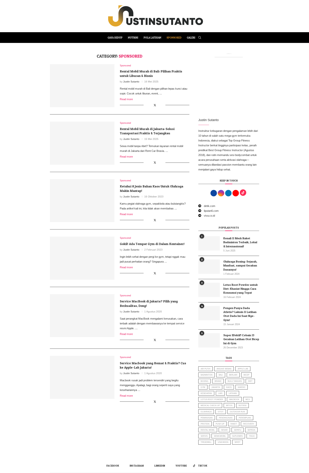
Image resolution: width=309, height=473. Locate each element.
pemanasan (207, 418)
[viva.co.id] (206, 215)
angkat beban (224, 369)
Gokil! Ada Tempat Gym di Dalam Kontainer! (152, 244)
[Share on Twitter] (155, 105)
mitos (229, 405)
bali (221, 375)
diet (250, 381)
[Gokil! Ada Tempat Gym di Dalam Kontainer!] (82, 258)
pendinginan (225, 418)
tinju (252, 436)
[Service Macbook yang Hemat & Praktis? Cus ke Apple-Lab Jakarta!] (82, 377)
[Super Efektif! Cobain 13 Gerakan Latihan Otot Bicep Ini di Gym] (209, 340)
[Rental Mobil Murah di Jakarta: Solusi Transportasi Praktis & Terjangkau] (82, 143)
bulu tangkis (235, 381)
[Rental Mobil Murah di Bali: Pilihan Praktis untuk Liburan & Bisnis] (82, 85)
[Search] (200, 37)
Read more (126, 99)
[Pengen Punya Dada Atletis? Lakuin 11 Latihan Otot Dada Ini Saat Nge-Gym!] (209, 313)
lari (220, 393)
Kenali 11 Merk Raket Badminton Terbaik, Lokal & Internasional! (240, 242)
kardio (241, 387)
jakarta (215, 387)
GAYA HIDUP (115, 37)
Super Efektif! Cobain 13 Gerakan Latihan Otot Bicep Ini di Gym (241, 339)
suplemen (237, 436)
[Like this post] (146, 105)
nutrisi (242, 405)
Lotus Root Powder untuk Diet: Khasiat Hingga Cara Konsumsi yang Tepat (240, 289)
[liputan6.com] (208, 210)
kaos (229, 387)
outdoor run (237, 412)
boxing (204, 381)
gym (203, 387)
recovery (248, 424)
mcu (248, 399)
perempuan (245, 418)
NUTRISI (133, 37)
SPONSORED (174, 37)
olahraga (206, 412)
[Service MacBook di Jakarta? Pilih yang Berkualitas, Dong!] (82, 315)
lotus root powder (212, 399)
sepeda (251, 430)
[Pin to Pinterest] (159, 105)
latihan (233, 393)
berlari (233, 375)
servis (204, 436)
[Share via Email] (163, 105)
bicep (246, 375)
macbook (234, 399)
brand (218, 381)
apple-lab (243, 369)
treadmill (206, 442)
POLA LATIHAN (152, 37)
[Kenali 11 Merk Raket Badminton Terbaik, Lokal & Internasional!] (209, 243)
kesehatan (206, 393)
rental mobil (208, 430)
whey (237, 442)
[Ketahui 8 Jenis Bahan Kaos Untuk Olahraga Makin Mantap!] (82, 200)
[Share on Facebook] (151, 105)
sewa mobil (220, 436)
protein (205, 424)
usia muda (223, 442)
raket (233, 424)
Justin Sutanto (131, 81)
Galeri (191, 37)
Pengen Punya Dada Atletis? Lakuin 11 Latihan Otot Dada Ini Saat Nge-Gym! (239, 314)
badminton (206, 375)
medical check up (210, 405)
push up (220, 424)
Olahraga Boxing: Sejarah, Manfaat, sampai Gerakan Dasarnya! (240, 265)
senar (224, 430)
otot (221, 412)
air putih (205, 369)
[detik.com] (206, 205)
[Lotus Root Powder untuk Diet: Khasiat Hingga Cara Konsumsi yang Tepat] (209, 290)
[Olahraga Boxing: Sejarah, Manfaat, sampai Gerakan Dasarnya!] (209, 266)
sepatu (237, 430)
